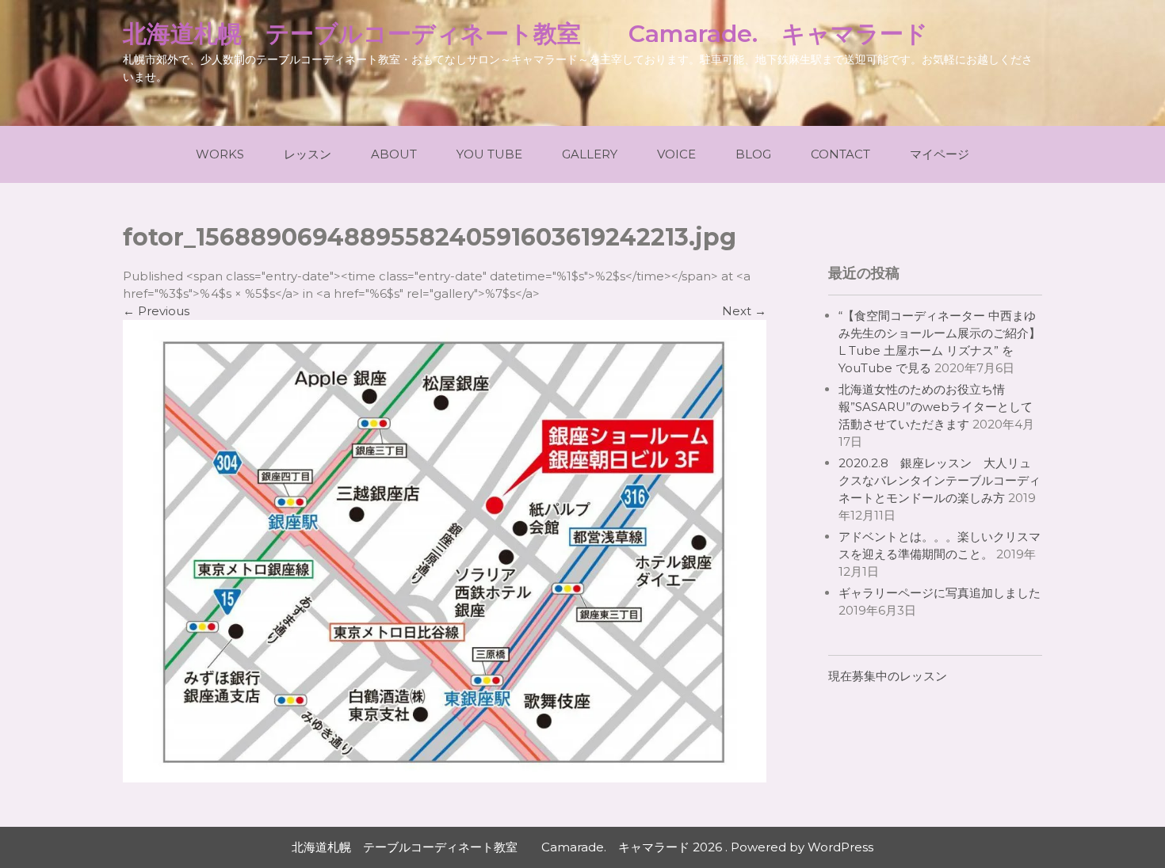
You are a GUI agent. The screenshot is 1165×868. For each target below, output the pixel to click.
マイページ (939, 154)
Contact (840, 154)
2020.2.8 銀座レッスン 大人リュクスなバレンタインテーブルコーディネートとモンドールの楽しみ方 (939, 480)
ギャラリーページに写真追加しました (939, 592)
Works (220, 154)
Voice (676, 154)
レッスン (307, 154)
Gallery (589, 154)
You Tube (489, 154)
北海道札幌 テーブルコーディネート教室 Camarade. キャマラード (525, 33)
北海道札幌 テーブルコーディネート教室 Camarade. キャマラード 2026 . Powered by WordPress (582, 847)
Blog (753, 154)
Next (744, 310)
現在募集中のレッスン (887, 675)
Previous (156, 310)
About (394, 154)
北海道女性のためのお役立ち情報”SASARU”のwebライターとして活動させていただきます (935, 407)
